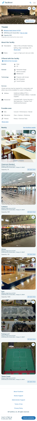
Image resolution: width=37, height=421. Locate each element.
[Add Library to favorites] (33, 217)
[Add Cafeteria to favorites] (33, 175)
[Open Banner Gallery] (18, 14)
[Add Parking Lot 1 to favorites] (33, 302)
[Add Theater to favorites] (34, 8)
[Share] (29, 8)
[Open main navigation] (34, 3)
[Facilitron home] (7, 4)
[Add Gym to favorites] (33, 259)
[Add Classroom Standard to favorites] (33, 132)
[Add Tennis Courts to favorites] (33, 344)
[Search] (30, 2)
